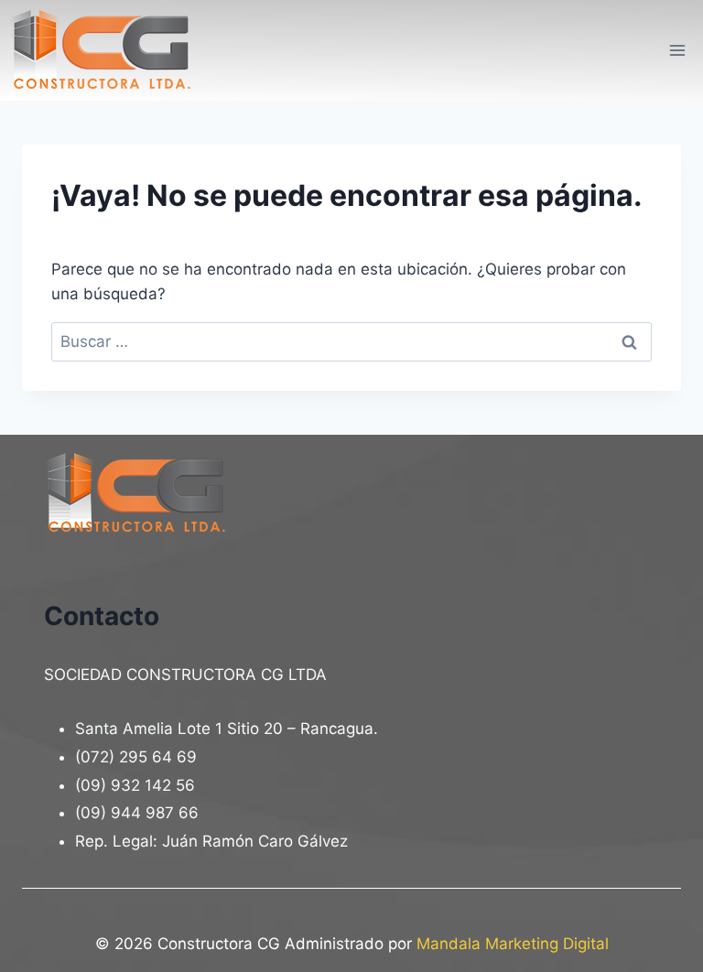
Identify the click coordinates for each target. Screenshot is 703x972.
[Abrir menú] (677, 50)
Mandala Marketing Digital (512, 943)
